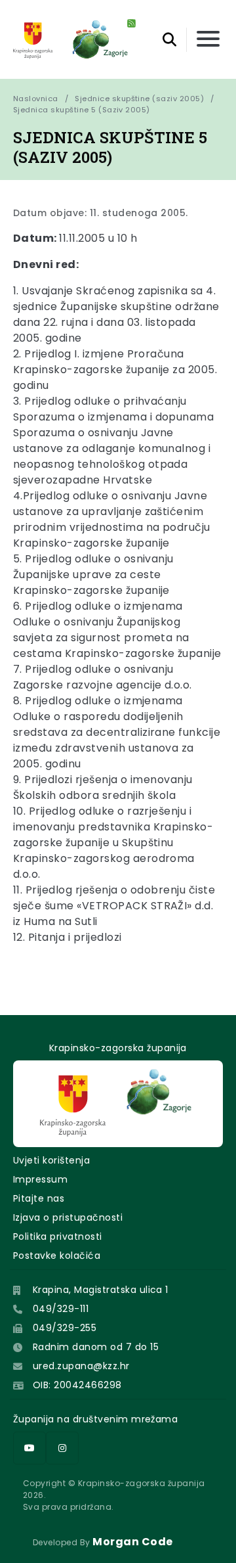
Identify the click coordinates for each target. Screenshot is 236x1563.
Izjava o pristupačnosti (68, 1217)
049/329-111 (60, 1308)
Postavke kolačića (56, 1255)
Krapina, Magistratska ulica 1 (100, 1289)
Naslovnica (35, 98)
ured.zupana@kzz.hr (81, 1365)
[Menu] (208, 40)
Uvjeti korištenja (51, 1160)
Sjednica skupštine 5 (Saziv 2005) (81, 109)
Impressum (40, 1179)
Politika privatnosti (57, 1236)
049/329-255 (64, 1327)
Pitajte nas (38, 1198)
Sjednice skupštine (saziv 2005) (139, 98)
